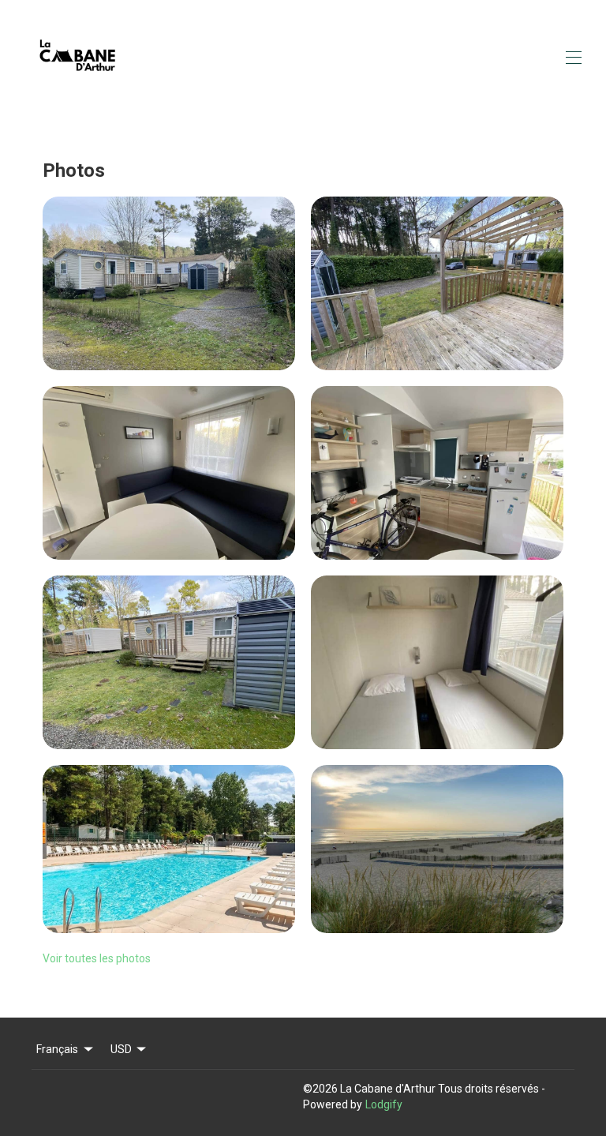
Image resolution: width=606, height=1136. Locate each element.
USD (121, 1049)
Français (57, 1049)
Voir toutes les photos (97, 958)
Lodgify (383, 1104)
